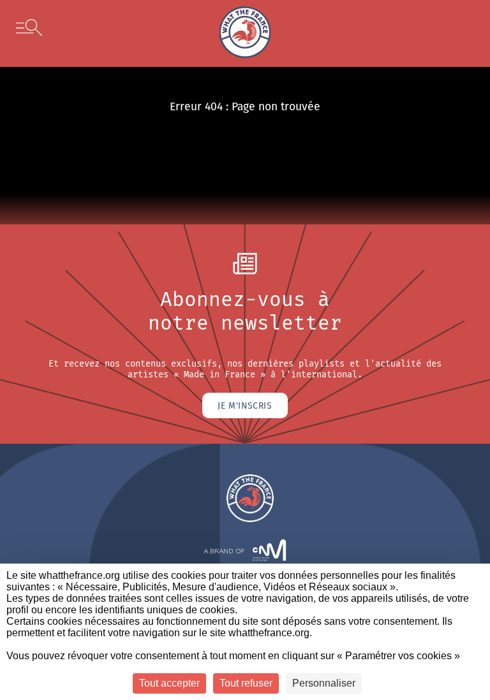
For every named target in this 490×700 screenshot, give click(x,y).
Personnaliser (323, 683)
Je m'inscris (245, 405)
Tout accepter (169, 683)
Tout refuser (245, 683)
